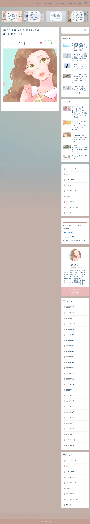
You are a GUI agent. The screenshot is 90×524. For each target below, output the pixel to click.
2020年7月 (70, 401)
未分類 (68, 213)
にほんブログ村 (69, 237)
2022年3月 (70, 340)
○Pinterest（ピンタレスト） (73, 225)
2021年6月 (70, 362)
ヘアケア (69, 196)
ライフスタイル (72, 207)
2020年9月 (70, 390)
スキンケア (70, 180)
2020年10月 (70, 384)
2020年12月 (70, 379)
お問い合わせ (47, 3)
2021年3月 (70, 368)
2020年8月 (70, 395)
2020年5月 (70, 412)
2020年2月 (70, 423)
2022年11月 (70, 324)
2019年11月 (70, 440)
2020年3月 (70, 417)
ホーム (38, 3)
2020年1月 (70, 429)
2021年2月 (70, 373)
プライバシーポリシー (74, 3)
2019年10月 (70, 445)
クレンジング (71, 169)
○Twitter (66, 228)
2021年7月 (70, 357)
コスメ (68, 174)
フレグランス (71, 191)
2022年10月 (70, 329)
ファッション (71, 185)
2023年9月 (70, 307)
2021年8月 (70, 351)
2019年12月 (70, 434)
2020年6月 (70, 406)
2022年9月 (70, 335)
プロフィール (59, 3)
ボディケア (70, 202)
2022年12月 (70, 318)
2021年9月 (70, 346)
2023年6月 (70, 313)
